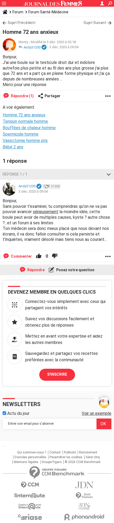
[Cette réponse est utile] (38, 256)
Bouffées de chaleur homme (29, 127)
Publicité (70, 452)
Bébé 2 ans (13, 146)
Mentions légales (26, 462)
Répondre (36, 270)
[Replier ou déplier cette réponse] (108, 174)
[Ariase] (30, 517)
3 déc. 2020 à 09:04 (63, 47)
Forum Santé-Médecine (48, 12)
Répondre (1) (22, 96)
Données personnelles (30, 457)
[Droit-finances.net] (84, 495)
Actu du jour (17, 413)
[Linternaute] (30, 495)
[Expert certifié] (44, 47)
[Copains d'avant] (30, 506)
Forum (17, 12)
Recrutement (88, 452)
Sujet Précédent (22, 23)
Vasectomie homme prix (25, 140)
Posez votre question (74, 270)
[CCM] (30, 485)
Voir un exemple (96, 413)
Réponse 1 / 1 (15, 174)
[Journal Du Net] (84, 485)
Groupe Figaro (52, 462)
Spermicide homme (20, 134)
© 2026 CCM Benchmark (82, 462)
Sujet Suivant (95, 23)
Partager (52, 96)
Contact (55, 452)
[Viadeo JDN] (84, 506)
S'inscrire (57, 374)
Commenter (21, 256)
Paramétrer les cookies (66, 457)
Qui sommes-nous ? (31, 452)
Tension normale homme (25, 121)
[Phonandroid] (84, 517)
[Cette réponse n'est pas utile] (54, 256)
